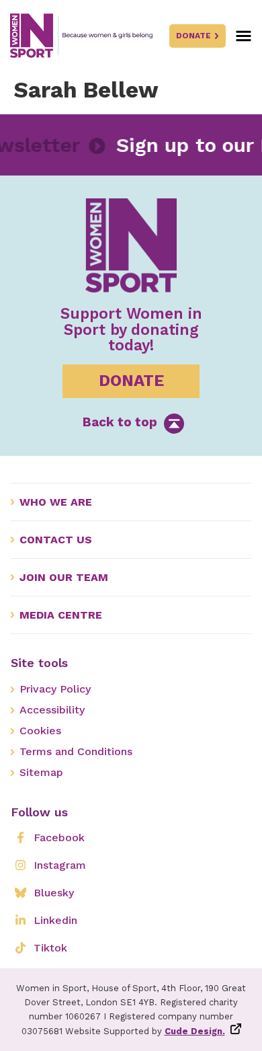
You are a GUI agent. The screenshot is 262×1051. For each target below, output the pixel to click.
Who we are (55, 502)
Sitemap (41, 772)
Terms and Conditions (75, 751)
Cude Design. (195, 1031)
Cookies (40, 730)
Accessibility (52, 709)
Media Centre (60, 615)
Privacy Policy (55, 689)
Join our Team (63, 577)
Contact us (55, 539)
